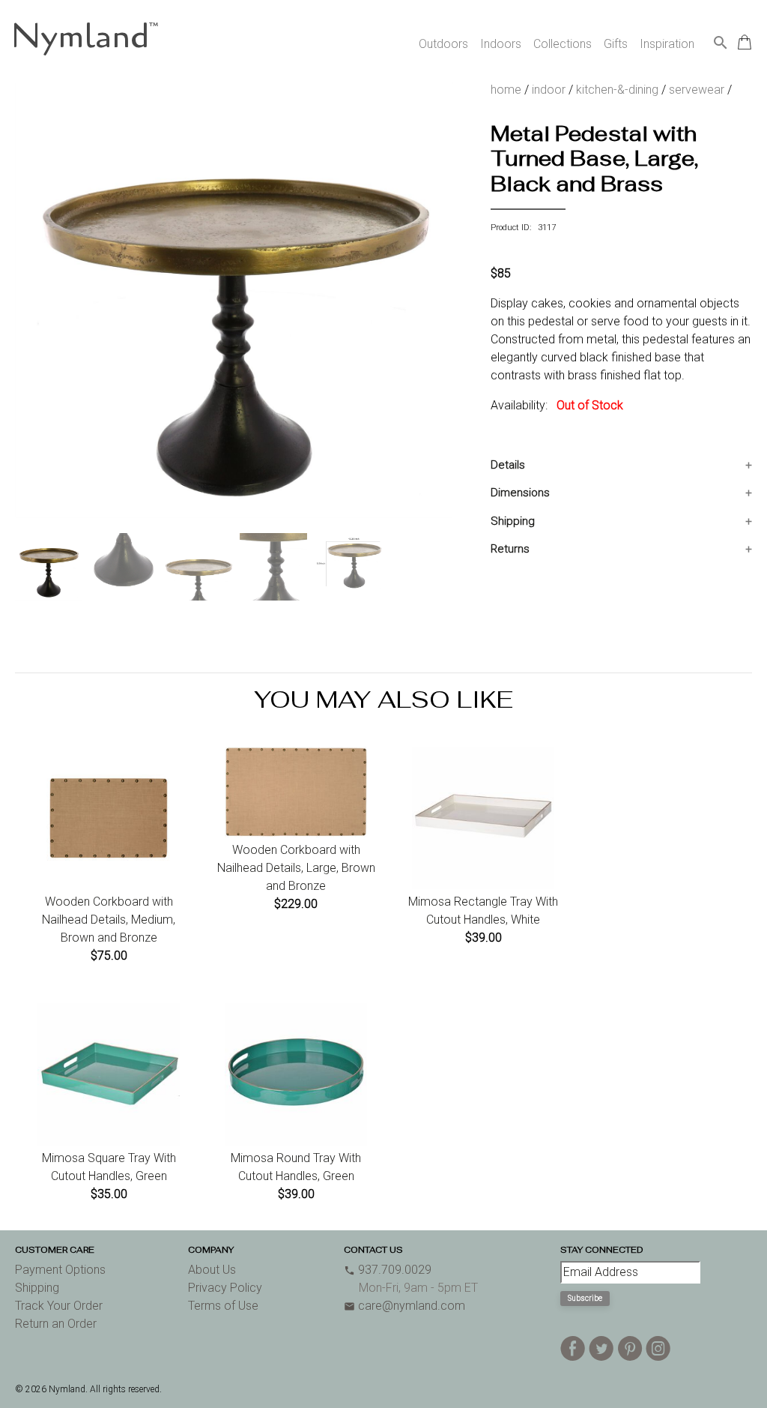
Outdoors (443, 44)
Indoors (500, 44)
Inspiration (667, 44)
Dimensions (520, 492)
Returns (510, 549)
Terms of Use (223, 1306)
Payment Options (60, 1270)
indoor (549, 89)
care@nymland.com (404, 1306)
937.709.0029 (387, 1270)
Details (508, 465)
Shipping (513, 521)
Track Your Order (59, 1306)
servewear (696, 89)
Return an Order (56, 1324)
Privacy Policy (225, 1288)
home (506, 89)
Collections (562, 44)
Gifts (616, 44)
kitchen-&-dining (617, 89)
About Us (212, 1270)
